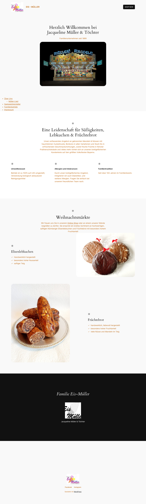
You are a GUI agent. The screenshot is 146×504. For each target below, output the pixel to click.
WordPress (77, 492)
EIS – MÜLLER (32, 7)
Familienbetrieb (11, 107)
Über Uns (8, 99)
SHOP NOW (129, 7)
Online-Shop (72, 223)
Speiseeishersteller (12, 104)
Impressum (9, 110)
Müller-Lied (13, 101)
